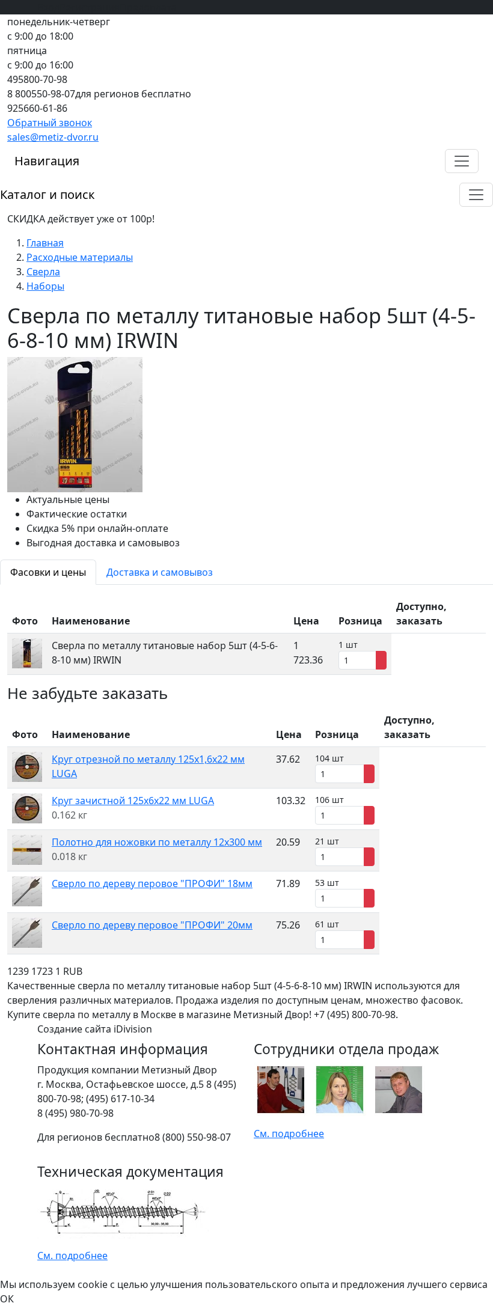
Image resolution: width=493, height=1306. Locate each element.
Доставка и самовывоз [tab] (159, 572)
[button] (462, 161)
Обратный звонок (49, 122)
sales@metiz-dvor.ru (53, 137)
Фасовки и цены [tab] (48, 572)
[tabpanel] (246, 634)
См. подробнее (289, 1133)
